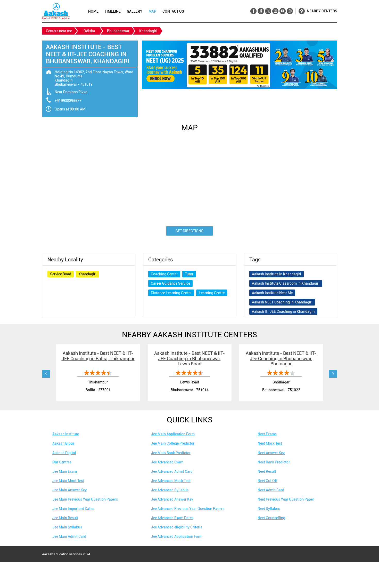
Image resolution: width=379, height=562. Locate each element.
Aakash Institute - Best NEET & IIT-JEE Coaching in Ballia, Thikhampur (98, 355)
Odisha (89, 31)
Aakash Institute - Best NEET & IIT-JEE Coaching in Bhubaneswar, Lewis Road (189, 358)
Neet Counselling (271, 518)
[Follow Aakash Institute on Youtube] (282, 11)
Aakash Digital (64, 453)
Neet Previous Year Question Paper (286, 499)
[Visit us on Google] (261, 11)
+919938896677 (68, 101)
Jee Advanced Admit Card (172, 471)
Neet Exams (267, 434)
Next (333, 374)
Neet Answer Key (271, 453)
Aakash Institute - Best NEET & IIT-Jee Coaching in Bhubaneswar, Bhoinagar (281, 358)
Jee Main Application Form (173, 434)
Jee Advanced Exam (167, 462)
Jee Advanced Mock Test (171, 481)
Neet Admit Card (271, 490)
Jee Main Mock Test (68, 481)
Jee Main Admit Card (69, 536)
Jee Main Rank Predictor (171, 453)
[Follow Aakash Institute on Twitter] (268, 11)
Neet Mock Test (270, 443)
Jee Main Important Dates (73, 509)
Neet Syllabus (269, 509)
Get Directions (189, 231)
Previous (46, 374)
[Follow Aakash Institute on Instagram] (275, 11)
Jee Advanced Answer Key (172, 499)
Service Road (60, 274)
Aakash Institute (65, 434)
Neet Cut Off (267, 481)
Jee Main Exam (64, 471)
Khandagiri (87, 274)
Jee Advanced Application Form (176, 536)
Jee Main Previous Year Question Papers (85, 499)
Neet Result (267, 471)
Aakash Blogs (63, 443)
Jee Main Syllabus (67, 527)
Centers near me (59, 31)
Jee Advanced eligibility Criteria (176, 527)
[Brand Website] (289, 11)
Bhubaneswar (118, 31)
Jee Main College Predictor (172, 443)
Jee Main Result (65, 518)
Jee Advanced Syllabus (169, 490)
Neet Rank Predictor (274, 462)
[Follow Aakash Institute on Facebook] (253, 11)
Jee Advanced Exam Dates (172, 518)
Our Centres (61, 462)
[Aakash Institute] (56, 11)
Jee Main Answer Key (69, 490)
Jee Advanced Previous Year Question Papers (187, 509)
